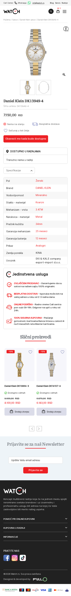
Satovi (15, 20)
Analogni (40, 245)
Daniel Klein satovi (28, 20)
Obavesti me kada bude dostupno (25, 138)
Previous (31, 428)
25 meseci (41, 231)
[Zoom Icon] (64, 75)
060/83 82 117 (16, 3)
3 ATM (39, 209)
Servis (57, 3)
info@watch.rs (38, 3)
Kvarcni (40, 202)
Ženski (39, 180)
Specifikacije (13, 170)
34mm (39, 224)
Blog (52, 3)
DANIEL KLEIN (43, 188)
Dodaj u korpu (22, 411)
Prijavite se (36, 470)
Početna (7, 20)
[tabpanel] (19, 383)
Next (39, 428)
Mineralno (41, 195)
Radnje (65, 3)
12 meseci (41, 238)
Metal (39, 216)
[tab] (19, 170)
